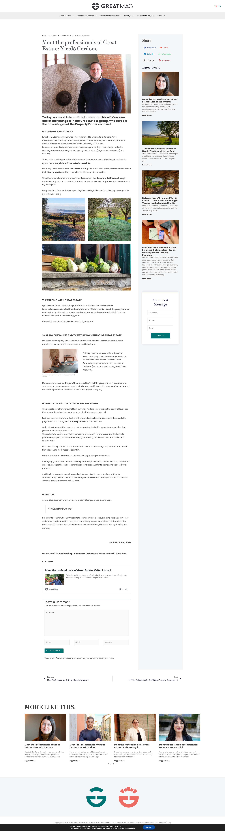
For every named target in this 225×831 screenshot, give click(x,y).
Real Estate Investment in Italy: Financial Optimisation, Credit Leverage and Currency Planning (159, 251)
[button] (220, 6)
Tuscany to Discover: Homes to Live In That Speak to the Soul (159, 150)
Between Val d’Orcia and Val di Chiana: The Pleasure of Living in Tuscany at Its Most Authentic (160, 201)
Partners (161, 16)
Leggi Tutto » (30, 761)
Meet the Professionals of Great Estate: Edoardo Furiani (87, 746)
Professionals (65, 35)
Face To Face (65, 16)
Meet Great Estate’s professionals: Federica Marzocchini (178, 746)
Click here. (121, 553)
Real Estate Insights (145, 16)
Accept (148, 827)
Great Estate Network (109, 16)
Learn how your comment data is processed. (95, 658)
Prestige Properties (85, 16)
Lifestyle (127, 16)
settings (132, 828)
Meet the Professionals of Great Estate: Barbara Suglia (132, 746)
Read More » (147, 116)
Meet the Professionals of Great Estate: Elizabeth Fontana (160, 100)
